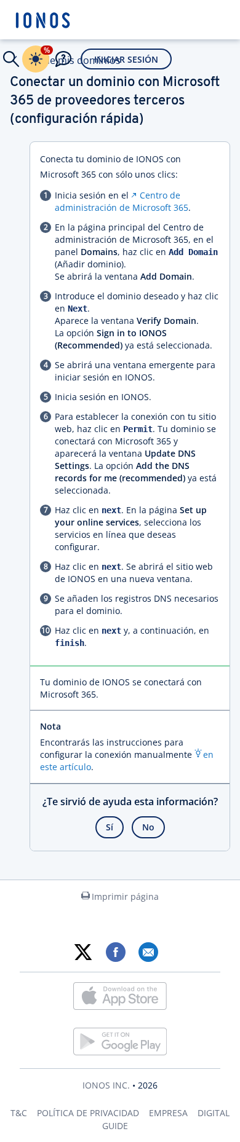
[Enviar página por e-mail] (148, 952)
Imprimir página (125, 896)
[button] (11, 59)
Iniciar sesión (126, 59)
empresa (168, 1113)
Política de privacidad (88, 1113)
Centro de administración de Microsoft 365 (121, 201)
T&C (18, 1113)
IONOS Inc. (106, 1085)
